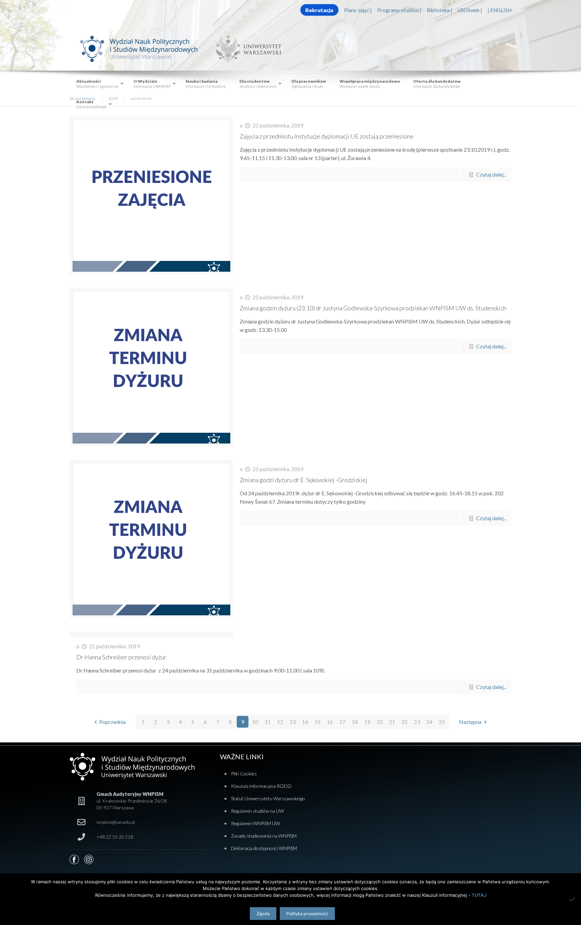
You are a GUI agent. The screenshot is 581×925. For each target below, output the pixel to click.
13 (292, 722)
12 (280, 722)
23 (417, 722)
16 (330, 722)
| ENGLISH (499, 10)
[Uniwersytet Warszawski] (246, 48)
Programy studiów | (399, 10)
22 (404, 722)
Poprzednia (112, 722)
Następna (470, 722)
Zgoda (263, 913)
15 (317, 722)
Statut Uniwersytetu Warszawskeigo (268, 798)
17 (342, 722)
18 (355, 722)
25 (442, 722)
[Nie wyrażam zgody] (572, 899)
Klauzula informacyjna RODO (261, 786)
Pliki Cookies (244, 773)
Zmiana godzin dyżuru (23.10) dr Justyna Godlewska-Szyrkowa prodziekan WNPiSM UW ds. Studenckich (373, 308)
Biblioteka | (439, 10)
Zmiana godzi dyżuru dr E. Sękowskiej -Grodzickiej (303, 480)
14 (305, 722)
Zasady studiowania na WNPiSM (264, 836)
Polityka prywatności (307, 913)
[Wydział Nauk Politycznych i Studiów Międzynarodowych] (145, 48)
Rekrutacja (319, 10)
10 (255, 722)
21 (392, 722)
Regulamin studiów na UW (257, 811)
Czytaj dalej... (491, 174)
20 (380, 722)
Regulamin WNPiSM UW (255, 823)
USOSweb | (470, 10)
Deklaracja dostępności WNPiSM (264, 848)
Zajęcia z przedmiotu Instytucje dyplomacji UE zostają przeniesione (327, 136)
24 (429, 722)
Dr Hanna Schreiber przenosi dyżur (121, 657)
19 (367, 722)
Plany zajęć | (358, 10)
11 (268, 722)
